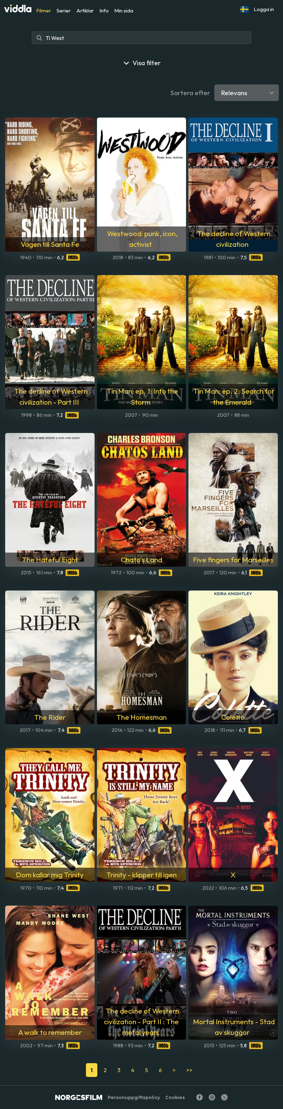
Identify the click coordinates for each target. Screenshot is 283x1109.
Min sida (123, 10)
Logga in (264, 9)
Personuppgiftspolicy (134, 1097)
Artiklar (85, 10)
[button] (244, 9)
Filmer (43, 10)
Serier (64, 10)
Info (104, 10)
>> (189, 1070)
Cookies (175, 1097)
